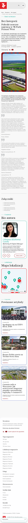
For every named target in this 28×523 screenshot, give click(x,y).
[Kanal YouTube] (12, 50)
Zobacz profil (20, 255)
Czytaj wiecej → (6, 332)
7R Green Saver (7, 446)
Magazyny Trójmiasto (8, 463)
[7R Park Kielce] (18, 287)
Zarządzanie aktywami (8, 476)
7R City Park (6, 441)
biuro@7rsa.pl (6, 507)
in (8, 255)
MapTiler (10, 291)
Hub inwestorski (6, 486)
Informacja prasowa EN (9, 204)
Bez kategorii (13, 12)
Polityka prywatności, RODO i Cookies (11, 513)
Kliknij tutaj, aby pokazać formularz (11, 428)
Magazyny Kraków (7, 468)
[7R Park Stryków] (14, 280)
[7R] (3, 5)
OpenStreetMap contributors (18, 291)
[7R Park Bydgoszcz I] (9, 272)
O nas (4, 492)
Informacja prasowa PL (9, 202)
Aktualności (7, 12)
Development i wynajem (8, 474)
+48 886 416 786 (7, 505)
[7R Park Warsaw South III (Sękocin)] (19, 279)
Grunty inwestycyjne (7, 481)
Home (2, 12)
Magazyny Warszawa (8, 452)
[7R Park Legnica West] (1, 284)
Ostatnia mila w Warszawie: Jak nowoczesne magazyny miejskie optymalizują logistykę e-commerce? (12, 388)
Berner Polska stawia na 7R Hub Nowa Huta (13, 356)
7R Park (5, 439)
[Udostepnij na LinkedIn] (10, 50)
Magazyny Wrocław (7, 456)
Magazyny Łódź (6, 454)
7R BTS (5, 444)
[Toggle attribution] (25, 291)
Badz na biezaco (10, 16)
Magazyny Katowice (7, 461)
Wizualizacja (7, 205)
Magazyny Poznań (7, 459)
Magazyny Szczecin (7, 466)
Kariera (4, 497)
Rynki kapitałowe (7, 478)
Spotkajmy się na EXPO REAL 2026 (13, 326)
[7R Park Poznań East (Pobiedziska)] (5, 278)
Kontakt (4, 499)
